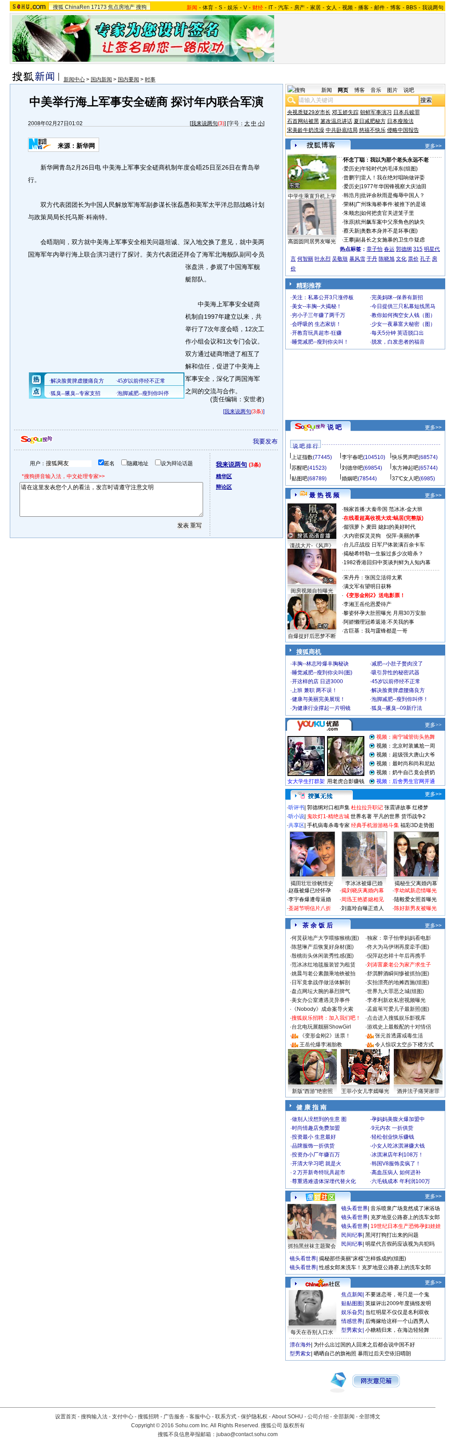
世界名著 (361, 816)
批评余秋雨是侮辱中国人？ (393, 195)
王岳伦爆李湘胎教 (320, 1044)
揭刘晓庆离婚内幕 (362, 890)
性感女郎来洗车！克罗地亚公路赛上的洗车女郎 (375, 1267)
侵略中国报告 (403, 130)
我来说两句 (204, 123)
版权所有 (294, 1425)
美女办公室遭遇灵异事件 (320, 1000)
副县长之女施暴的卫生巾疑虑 (390, 240)
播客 (363, 7)
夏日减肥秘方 (370, 121)
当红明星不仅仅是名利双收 (397, 1312)
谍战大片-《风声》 (312, 545)
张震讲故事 (397, 807)
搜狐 (58, 7)
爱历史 (351, 169)
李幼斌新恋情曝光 (415, 890)
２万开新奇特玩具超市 (318, 1172)
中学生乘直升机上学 (312, 196)
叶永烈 (323, 259)
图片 (392, 90)
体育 (208, 7)
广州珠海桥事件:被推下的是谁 (390, 204)
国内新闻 (101, 79)
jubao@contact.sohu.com (247, 1434)
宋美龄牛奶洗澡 (305, 130)
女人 (331, 7)
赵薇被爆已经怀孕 (309, 890)
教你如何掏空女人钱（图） (403, 315)
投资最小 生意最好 (314, 1137)
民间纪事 (352, 1235)
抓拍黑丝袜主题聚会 (312, 1246)
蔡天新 (351, 231)
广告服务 (174, 1416)
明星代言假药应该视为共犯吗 (400, 1244)
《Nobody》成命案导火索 (322, 1009)
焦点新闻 (352, 1294)
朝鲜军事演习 (376, 112)
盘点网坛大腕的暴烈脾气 (320, 991)
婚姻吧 (350, 478)
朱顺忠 (351, 213)
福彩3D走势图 (417, 825)
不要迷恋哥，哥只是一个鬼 (397, 1294)
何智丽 (305, 259)
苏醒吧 (299, 468)
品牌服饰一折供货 (313, 1146)
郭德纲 (404, 249)
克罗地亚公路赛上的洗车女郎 (405, 1217)
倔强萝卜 (354, 527)
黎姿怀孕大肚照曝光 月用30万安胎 (384, 613)
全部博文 (369, 1416)
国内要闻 (128, 79)
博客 (395, 7)
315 (418, 249)
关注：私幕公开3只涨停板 (323, 297)
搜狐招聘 (148, 1416)
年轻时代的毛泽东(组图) (389, 169)
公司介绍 (318, 1416)
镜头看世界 (354, 1208)
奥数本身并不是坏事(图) (389, 231)
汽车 (283, 7)
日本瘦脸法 (400, 121)
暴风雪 (357, 259)
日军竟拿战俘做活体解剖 (320, 982)
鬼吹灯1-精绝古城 (328, 816)
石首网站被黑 (303, 121)
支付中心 (122, 1416)
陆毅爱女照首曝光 (415, 899)
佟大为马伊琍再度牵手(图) (398, 947)
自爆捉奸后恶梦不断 (312, 636)
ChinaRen (77, 7)
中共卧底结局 (342, 130)
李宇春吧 (352, 457)
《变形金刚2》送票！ (325, 1036)
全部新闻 (344, 1416)
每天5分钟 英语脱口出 (397, 333)
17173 (99, 7)
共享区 (296, 825)
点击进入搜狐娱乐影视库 (396, 1018)
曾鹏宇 (351, 177)
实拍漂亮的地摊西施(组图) (398, 982)
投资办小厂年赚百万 (316, 1155)
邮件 (379, 7)
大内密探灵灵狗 (362, 536)
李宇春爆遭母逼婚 (309, 899)
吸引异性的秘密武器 (395, 672)
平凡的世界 (386, 816)
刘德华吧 (352, 468)
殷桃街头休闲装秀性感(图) (322, 956)
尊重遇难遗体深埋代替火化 (324, 1181)
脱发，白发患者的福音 (398, 342)
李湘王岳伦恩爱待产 (367, 604)
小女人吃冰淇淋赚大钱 (398, 1146)
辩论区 (224, 487)
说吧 (408, 90)
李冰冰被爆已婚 (364, 883)
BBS (411, 7)
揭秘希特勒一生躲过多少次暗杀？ (383, 553)
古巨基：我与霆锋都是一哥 (375, 631)
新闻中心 (74, 79)
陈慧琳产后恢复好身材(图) (322, 947)
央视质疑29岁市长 (309, 112)
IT (270, 7)
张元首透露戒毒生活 (399, 1036)
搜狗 (141, 7)
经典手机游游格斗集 (375, 825)
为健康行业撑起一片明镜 (321, 708)
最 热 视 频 (324, 495)
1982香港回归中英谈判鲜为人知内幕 (387, 562)
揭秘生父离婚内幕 (416, 883)
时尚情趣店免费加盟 (316, 1128)
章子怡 (375, 249)
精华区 (224, 476)
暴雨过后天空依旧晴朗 (384, 1353)
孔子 (425, 259)
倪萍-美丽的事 (403, 536)
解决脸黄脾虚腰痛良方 (398, 690)
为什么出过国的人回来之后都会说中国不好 (364, 1345)
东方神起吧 (405, 468)
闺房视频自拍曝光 (312, 591)
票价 (413, 259)
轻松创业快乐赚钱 (392, 1137)
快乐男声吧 (405, 457)
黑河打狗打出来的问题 (392, 1235)
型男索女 (352, 1330)
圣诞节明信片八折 (309, 908)
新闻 (326, 90)
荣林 (348, 204)
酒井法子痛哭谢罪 (418, 1091)
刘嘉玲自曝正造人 (362, 908)
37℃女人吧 (405, 478)
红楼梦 (420, 807)
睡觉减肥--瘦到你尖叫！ (320, 342)
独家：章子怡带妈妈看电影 (399, 938)
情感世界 (352, 1321)
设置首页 (65, 1416)
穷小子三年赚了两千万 (318, 315)
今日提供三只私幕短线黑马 (403, 306)
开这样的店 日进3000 (317, 681)
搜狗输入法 (94, 1416)
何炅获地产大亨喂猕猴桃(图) (325, 938)
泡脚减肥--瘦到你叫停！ (399, 699)
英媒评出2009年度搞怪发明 (398, 1303)
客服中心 (200, 1416)
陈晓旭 (387, 259)
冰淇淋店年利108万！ (397, 1155)
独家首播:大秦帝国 (365, 509)
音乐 (376, 90)
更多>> (433, 146)
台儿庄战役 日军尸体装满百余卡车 (384, 545)
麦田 (371, 527)
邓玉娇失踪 (345, 112)
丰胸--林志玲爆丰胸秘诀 (320, 664)
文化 (401, 259)
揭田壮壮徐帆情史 (312, 883)
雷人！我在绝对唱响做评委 (393, 177)
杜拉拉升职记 (367, 807)
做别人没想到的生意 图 (319, 1119)
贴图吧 (299, 478)
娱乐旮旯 (352, 1312)
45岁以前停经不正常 (395, 681)
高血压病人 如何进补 (396, 1172)
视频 (347, 7)
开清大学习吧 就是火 (316, 1163)
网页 (343, 90)
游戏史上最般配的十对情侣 (399, 1027)
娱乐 (233, 7)
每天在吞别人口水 (312, 1332)
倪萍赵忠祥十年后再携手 (396, 956)
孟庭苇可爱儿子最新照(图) (398, 1009)
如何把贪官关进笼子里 (387, 213)
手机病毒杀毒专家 (328, 825)
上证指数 (302, 457)
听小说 (296, 816)
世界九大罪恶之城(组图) (395, 991)
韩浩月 (351, 195)
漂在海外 (300, 1345)
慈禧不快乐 (372, 130)
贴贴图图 (352, 1303)
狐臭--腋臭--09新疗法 (396, 708)
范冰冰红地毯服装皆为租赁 (323, 965)
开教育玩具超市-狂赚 (317, 333)
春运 (389, 249)
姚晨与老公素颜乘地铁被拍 (323, 973)
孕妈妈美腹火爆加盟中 (398, 1119)
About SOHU (287, 1416)
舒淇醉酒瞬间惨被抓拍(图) (398, 973)
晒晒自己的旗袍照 (335, 1353)
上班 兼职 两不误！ (314, 690)
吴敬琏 (340, 259)
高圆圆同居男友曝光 (312, 241)
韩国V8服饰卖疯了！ (396, 1163)
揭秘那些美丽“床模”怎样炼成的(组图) (362, 1258)
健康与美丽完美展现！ (318, 699)
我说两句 (432, 7)
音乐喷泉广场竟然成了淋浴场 (405, 1208)
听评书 (296, 807)
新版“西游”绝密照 (312, 1091)
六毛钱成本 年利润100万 (400, 1181)
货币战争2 (413, 816)
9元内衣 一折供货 (392, 1128)
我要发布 (265, 441)
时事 (150, 79)
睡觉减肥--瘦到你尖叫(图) (322, 672)
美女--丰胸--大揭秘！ (317, 306)
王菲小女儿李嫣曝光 (365, 1091)
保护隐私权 (254, 1416)
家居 (315, 7)
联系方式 (225, 1416)
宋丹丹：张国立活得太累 (372, 577)
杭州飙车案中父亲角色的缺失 (390, 222)
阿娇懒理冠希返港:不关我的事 (378, 622)
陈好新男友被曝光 (415, 908)
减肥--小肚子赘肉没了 (397, 664)
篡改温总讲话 (336, 121)
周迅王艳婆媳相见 (362, 899)
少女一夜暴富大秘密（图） (403, 324)
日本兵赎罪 (406, 112)
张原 (348, 222)
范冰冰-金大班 (406, 509)
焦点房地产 (121, 7)
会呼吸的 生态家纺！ (316, 324)
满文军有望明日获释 (367, 586)
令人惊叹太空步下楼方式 (404, 1044)
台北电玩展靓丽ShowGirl (321, 1027)
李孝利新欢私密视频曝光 (396, 1000)
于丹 (372, 259)
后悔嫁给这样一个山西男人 (397, 1321)
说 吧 (334, 427)
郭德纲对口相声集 (328, 807)
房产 (299, 7)
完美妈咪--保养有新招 (397, 297)
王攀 (348, 240)
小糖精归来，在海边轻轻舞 (397, 1330)
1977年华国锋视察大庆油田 (394, 186)
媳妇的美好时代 (396, 527)
